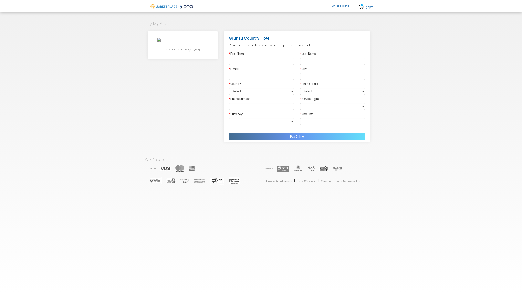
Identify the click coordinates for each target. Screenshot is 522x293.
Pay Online (297, 136)
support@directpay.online (348, 181)
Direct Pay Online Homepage (279, 181)
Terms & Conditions (306, 181)
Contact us (326, 181)
